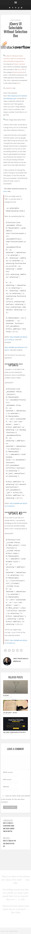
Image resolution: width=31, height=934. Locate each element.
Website (6, 786)
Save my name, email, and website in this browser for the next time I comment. (15, 799)
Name (8, 772)
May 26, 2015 (6, 714)
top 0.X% (21, 69)
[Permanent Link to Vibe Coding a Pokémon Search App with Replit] (15, 730)
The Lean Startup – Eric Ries (10, 712)
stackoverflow (19, 72)
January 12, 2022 (7, 696)
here (18, 83)
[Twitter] (9, 7)
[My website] (21, 7)
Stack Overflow (15, 20)
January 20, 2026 (7, 733)
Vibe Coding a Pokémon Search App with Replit (14, 732)
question (9, 88)
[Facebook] (12, 7)
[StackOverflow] (18, 7)
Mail (7, 779)
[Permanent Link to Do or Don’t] (15, 693)
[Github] (15, 7)
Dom (5, 191)
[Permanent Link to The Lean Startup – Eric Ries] (15, 710)
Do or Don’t (6, 695)
